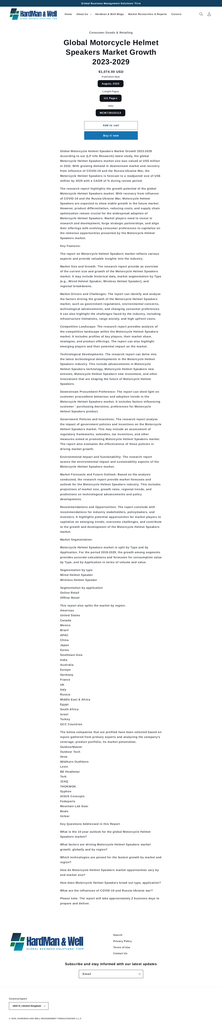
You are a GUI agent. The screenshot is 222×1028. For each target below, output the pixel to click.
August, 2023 (110, 83)
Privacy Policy (122, 941)
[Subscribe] (139, 974)
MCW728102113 (110, 112)
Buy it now (111, 135)
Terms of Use (121, 947)
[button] (83, 14)
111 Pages (111, 98)
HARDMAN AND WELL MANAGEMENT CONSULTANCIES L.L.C (49, 1018)
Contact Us (120, 953)
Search (117, 935)
